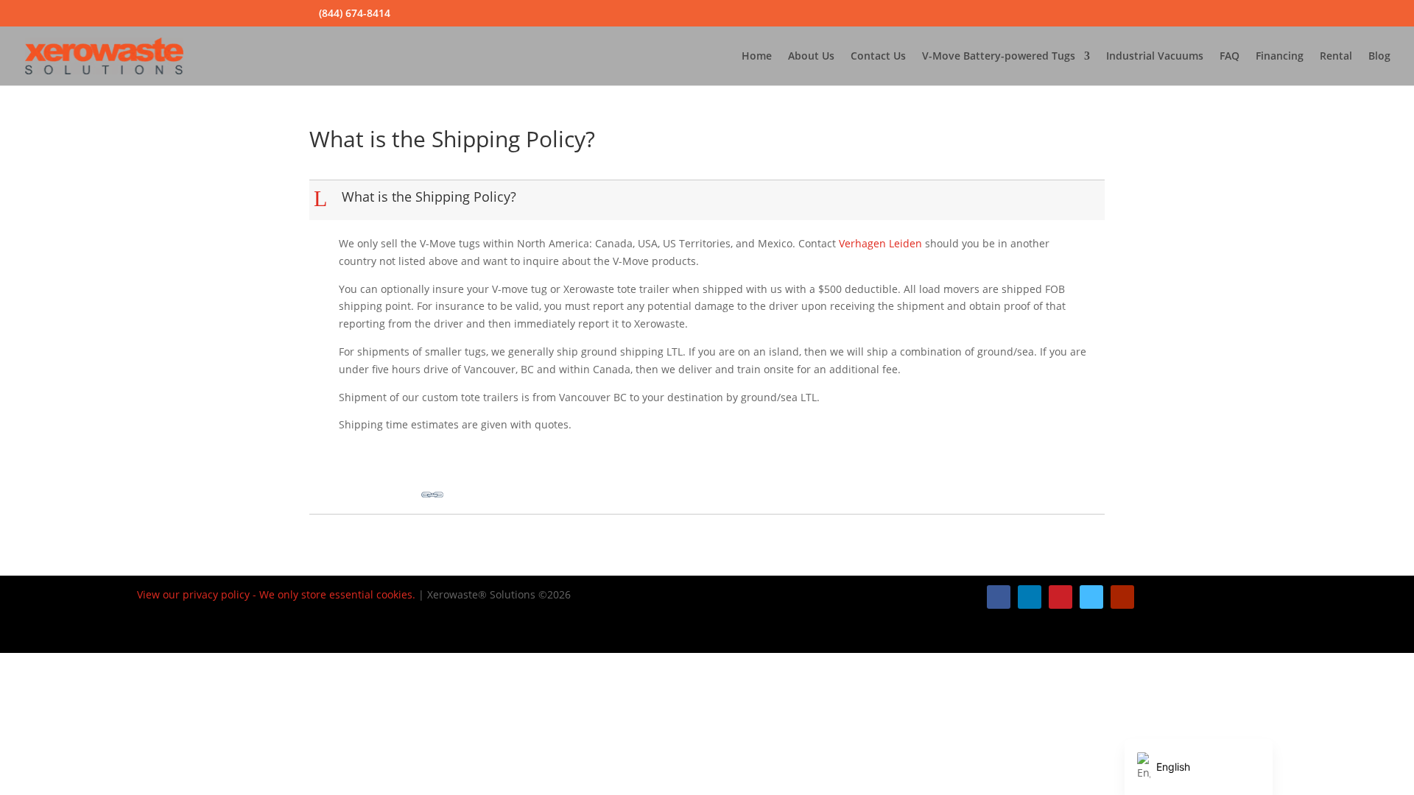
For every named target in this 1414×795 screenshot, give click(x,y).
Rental (1336, 57)
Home (757, 57)
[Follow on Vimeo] (1091, 597)
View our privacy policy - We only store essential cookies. (276, 594)
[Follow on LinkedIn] (1029, 597)
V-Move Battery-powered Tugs (998, 57)
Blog (1379, 57)
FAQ (1229, 57)
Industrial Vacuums (1154, 57)
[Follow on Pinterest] (1060, 597)
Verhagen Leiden (880, 243)
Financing (1280, 57)
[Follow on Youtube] (1122, 597)
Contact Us (878, 57)
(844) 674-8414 (354, 13)
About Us (811, 57)
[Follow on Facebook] (998, 597)
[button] (708, 200)
